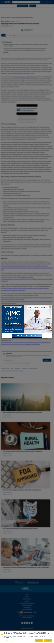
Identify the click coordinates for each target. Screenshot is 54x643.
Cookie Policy (10, 637)
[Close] (51, 632)
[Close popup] (50, 307)
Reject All (48, 640)
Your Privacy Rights (9, 640)
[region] (27, 636)
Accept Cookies (39, 640)
